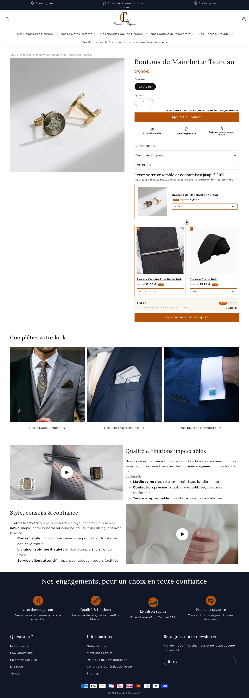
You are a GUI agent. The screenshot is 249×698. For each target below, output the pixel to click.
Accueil (15, 54)
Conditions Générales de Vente (109, 666)
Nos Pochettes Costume (122, 427)
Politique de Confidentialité (107, 659)
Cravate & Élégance (128, 693)
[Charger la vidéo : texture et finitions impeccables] (182, 534)
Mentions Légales (99, 653)
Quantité (141, 95)
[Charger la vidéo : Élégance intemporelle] (66, 472)
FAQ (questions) (22, 653)
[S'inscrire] (231, 661)
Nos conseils (19, 646)
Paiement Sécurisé (24, 659)
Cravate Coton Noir (203, 279)
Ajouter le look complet (186, 317)
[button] (7, 19)
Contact (16, 673)
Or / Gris (145, 86)
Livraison (16, 666)
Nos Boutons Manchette (199, 427)
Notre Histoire (97, 646)
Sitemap (93, 673)
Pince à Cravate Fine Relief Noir (159, 279)
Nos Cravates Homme (45, 427)
